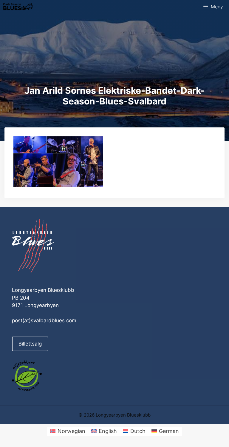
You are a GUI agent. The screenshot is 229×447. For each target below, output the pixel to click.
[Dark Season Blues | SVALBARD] (18, 6)
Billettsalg (30, 344)
